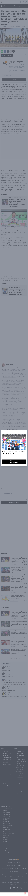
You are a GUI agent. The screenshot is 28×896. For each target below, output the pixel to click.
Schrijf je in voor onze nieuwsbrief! (14, 461)
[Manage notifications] (25, 893)
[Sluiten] (25, 431)
